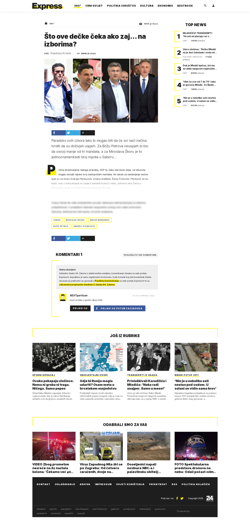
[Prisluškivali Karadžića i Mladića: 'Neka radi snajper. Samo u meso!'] (148, 357)
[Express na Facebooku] (177, 497)
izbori (57, 220)
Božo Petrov (60, 226)
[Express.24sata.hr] (47, 5)
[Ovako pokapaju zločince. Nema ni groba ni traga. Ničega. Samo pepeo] (54, 357)
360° (52, 24)
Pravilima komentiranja (107, 281)
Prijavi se (80, 308)
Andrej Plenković (84, 226)
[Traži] (205, 6)
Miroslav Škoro (75, 220)
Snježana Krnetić (61, 53)
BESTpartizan (79, 295)
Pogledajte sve (140, 255)
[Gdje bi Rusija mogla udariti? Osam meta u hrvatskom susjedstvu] (101, 357)
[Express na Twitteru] (182, 497)
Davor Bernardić (100, 220)
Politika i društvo (193, 57)
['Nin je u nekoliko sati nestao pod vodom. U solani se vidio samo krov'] (196, 357)
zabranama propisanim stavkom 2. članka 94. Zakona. (87, 284)
